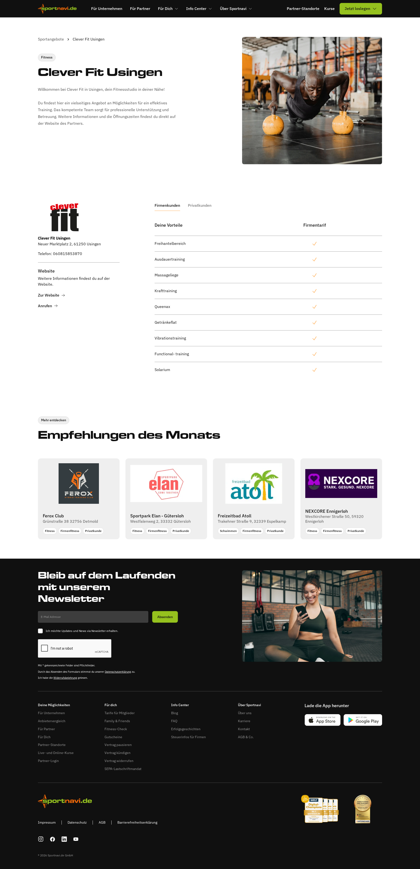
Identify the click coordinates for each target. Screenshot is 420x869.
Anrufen (45, 306)
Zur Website (48, 295)
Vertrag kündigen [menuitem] (118, 753)
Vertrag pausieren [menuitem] (118, 745)
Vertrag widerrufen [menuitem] (119, 761)
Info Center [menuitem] (196, 8)
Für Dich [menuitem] (165, 8)
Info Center (180, 705)
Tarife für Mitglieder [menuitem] (120, 713)
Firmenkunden (167, 205)
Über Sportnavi (249, 705)
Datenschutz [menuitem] (77, 822)
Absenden (165, 617)
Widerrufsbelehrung (65, 677)
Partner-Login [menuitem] (48, 761)
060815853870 (67, 253)
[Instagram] (41, 839)
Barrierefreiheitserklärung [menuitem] (137, 822)
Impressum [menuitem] (47, 822)
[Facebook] (52, 839)
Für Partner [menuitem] (140, 8)
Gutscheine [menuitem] (113, 737)
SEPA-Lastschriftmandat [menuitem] (123, 769)
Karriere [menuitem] (244, 721)
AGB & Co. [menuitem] (246, 737)
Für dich (111, 705)
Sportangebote (51, 39)
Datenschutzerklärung (118, 671)
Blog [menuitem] (174, 713)
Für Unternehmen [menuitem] (106, 8)
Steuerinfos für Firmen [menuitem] (188, 737)
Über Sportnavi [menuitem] (233, 8)
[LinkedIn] (64, 839)
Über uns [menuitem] (245, 713)
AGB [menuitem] (102, 822)
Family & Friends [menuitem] (117, 721)
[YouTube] (76, 839)
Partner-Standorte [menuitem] (52, 745)
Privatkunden (199, 205)
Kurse (329, 8)
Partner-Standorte (303, 8)
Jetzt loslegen (357, 8)
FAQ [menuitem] (174, 721)
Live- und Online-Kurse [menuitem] (56, 753)
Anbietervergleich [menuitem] (51, 721)
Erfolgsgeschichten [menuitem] (186, 729)
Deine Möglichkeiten (54, 705)
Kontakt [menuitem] (244, 729)
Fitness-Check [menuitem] (116, 729)
